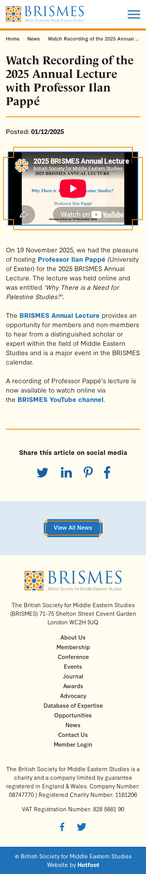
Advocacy (73, 695)
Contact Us (73, 734)
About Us (73, 637)
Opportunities (73, 715)
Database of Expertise (73, 705)
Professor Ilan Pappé (72, 258)
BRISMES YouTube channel (61, 399)
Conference (73, 656)
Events (73, 666)
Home (12, 38)
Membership (73, 647)
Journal (73, 676)
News (33, 38)
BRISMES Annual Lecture (59, 314)
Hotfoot (88, 865)
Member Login (73, 744)
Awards (73, 686)
